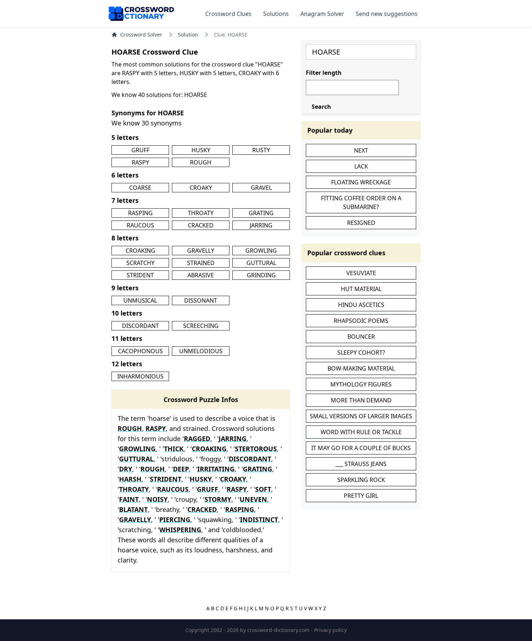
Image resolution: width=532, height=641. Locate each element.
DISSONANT (200, 300)
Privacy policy (330, 630)
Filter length (324, 73)
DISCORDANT (140, 326)
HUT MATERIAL (361, 289)
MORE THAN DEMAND (361, 400)
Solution (188, 34)
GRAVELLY (200, 251)
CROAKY (201, 188)
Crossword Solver (141, 34)
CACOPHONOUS (140, 351)
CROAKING (140, 251)
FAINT (129, 499)
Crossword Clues (228, 14)
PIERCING (174, 519)
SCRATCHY (140, 263)
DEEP (181, 469)
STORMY (217, 499)
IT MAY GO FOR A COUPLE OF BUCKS (361, 448)
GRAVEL (261, 188)
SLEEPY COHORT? (361, 352)
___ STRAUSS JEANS (361, 464)
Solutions (276, 14)
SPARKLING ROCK (361, 480)
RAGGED (197, 438)
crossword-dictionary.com (279, 630)
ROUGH (200, 162)
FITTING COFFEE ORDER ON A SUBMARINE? (361, 202)
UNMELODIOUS (201, 351)
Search (321, 107)
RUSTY (261, 150)
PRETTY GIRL (361, 496)
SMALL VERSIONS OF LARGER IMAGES (361, 416)
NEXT (361, 150)
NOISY (157, 499)
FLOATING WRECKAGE (361, 182)
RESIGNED (361, 223)
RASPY (140, 162)
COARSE (140, 188)
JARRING (261, 225)
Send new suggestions (387, 14)
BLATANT (133, 509)
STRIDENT (140, 275)
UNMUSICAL (140, 300)
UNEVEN (253, 499)
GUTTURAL (261, 263)
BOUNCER (361, 337)
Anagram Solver (322, 14)
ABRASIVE (200, 275)
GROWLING (261, 251)
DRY (125, 469)
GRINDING (261, 275)
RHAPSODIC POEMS (361, 321)
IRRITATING (216, 469)
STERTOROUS (256, 448)
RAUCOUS (140, 225)
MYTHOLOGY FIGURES (361, 384)
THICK (173, 448)
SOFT (263, 489)
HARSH (130, 479)
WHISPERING (180, 529)
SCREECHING (201, 326)
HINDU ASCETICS (361, 305)
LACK (361, 166)
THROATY (201, 213)
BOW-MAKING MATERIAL (361, 368)
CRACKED (201, 225)
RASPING (140, 213)
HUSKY (200, 150)
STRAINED (201, 263)
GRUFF (140, 150)
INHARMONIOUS (140, 376)
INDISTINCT (259, 519)
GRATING (261, 213)
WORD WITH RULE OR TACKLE (361, 432)
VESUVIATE (361, 273)
